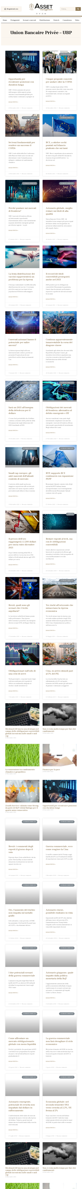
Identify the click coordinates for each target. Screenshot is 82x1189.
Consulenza (67, 20)
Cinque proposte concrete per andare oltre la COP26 (59, 80)
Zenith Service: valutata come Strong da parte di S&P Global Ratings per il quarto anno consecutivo (22, 808)
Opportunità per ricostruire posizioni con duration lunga (21, 82)
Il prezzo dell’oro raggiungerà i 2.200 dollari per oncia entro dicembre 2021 (22, 543)
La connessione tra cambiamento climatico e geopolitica (20, 770)
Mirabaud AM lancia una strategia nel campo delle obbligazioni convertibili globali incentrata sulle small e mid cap (22, 732)
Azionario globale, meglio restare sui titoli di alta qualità (59, 211)
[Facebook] (37, 14)
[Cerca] (78, 9)
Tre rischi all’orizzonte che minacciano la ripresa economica (59, 608)
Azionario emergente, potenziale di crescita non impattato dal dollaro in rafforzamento (22, 1106)
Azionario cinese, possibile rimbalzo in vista (59, 911)
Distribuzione (45, 20)
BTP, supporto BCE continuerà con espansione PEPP (59, 476)
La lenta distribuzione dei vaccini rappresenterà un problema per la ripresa (22, 276)
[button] (11, 9)
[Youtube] (45, 14)
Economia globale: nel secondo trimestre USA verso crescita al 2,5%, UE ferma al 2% (59, 1106)
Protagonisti (15, 20)
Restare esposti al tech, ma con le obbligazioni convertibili (59, 541)
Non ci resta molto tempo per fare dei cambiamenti (59, 730)
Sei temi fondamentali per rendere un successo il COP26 (22, 145)
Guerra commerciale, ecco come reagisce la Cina (59, 848)
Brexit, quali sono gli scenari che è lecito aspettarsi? (19, 608)
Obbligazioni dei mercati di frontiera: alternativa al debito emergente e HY (59, 410)
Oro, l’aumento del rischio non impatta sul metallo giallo (22, 912)
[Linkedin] (42, 14)
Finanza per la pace (51, 769)
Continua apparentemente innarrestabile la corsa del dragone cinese (59, 342)
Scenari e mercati (29, 20)
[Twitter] (40, 14)
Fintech (56, 20)
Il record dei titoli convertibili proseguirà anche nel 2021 (58, 276)
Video (77, 20)
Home (5, 20)
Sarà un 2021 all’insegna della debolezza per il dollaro (21, 410)
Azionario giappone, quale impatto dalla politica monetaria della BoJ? (59, 975)
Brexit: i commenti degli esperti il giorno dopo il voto (21, 849)
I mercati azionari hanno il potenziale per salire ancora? (22, 342)
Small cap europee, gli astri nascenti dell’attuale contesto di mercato (21, 476)
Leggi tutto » (13, 102)
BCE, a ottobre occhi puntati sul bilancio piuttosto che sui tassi (57, 145)
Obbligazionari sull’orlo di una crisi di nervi (22, 672)
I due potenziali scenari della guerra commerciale (22, 974)
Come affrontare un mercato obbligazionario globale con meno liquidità (22, 1041)
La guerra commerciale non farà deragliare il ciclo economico (59, 1041)
